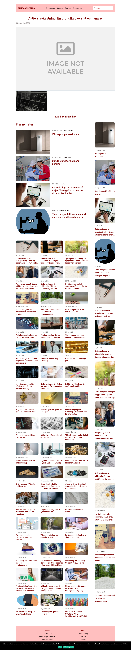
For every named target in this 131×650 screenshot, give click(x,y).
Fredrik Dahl (65, 210)
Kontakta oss (77, 8)
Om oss (60, 8)
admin (63, 184)
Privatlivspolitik (68, 647)
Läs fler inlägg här (65, 116)
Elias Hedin (67, 157)
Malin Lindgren (68, 131)
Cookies (68, 8)
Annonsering (50, 8)
